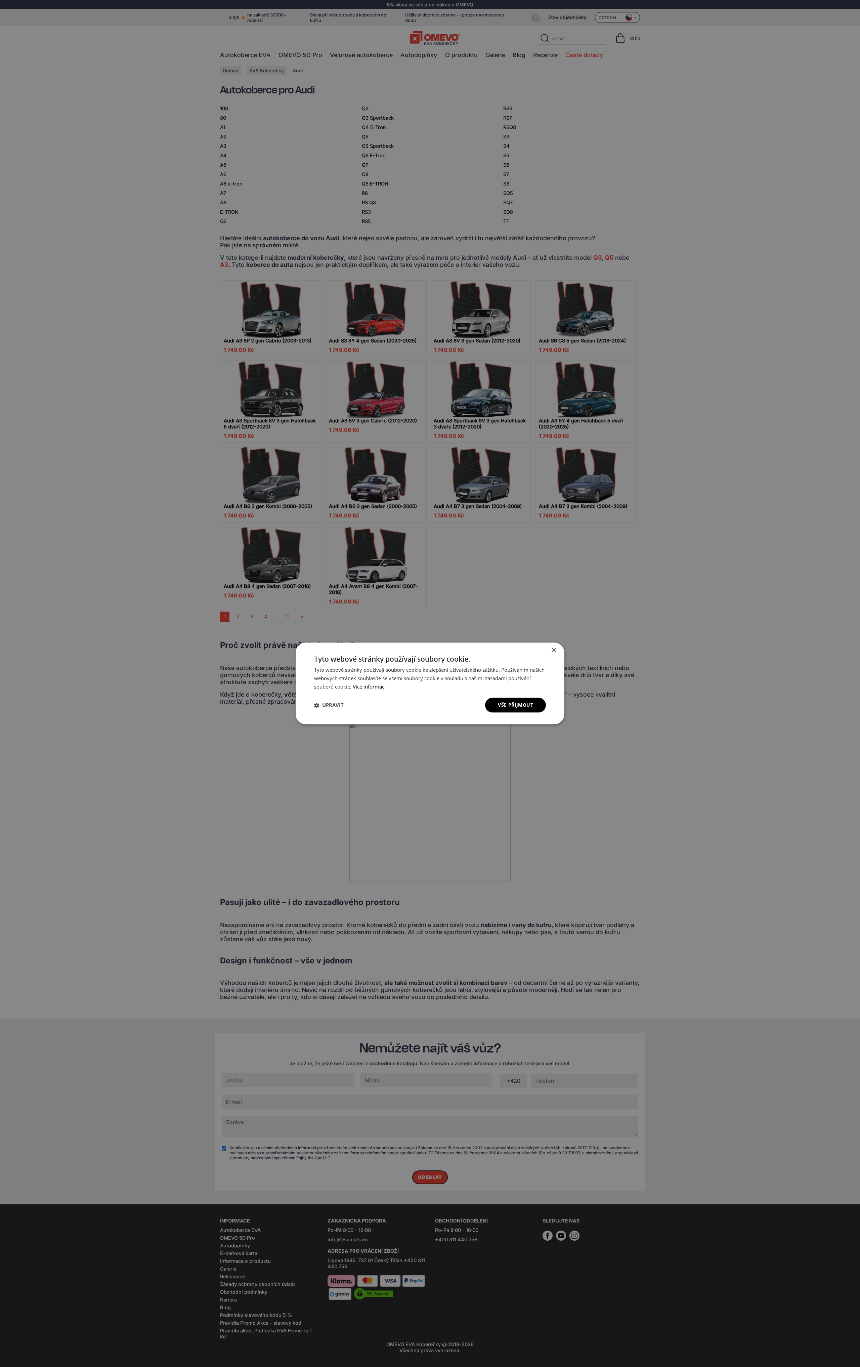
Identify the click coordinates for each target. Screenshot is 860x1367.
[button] (329, 705)
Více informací (369, 686)
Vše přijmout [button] (515, 705)
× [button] (553, 650)
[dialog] (430, 683)
